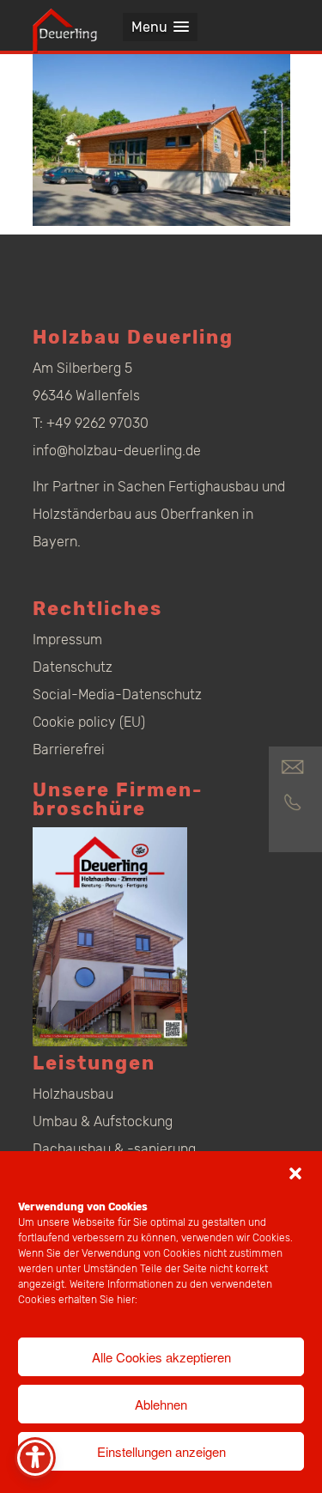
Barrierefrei (69, 749)
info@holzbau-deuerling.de (117, 450)
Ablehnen (161, 1404)
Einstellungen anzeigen (161, 1451)
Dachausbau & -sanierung (114, 1149)
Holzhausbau (73, 1094)
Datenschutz (72, 667)
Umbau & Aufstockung (103, 1121)
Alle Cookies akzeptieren (161, 1357)
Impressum (67, 639)
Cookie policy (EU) (89, 722)
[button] (295, 1173)
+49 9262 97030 (97, 423)
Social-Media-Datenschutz (117, 694)
